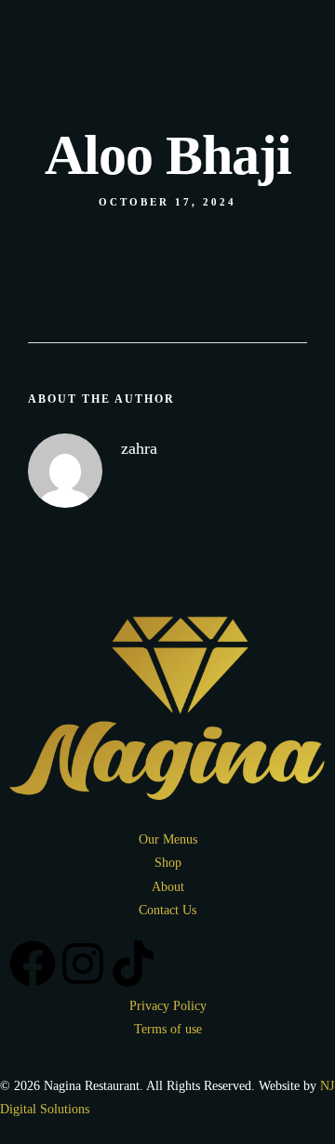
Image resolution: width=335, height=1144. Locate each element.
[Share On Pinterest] (108, 1070)
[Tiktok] (133, 244)
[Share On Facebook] (54, 1070)
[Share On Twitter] (81, 1070)
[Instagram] (83, 244)
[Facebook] (32, 244)
